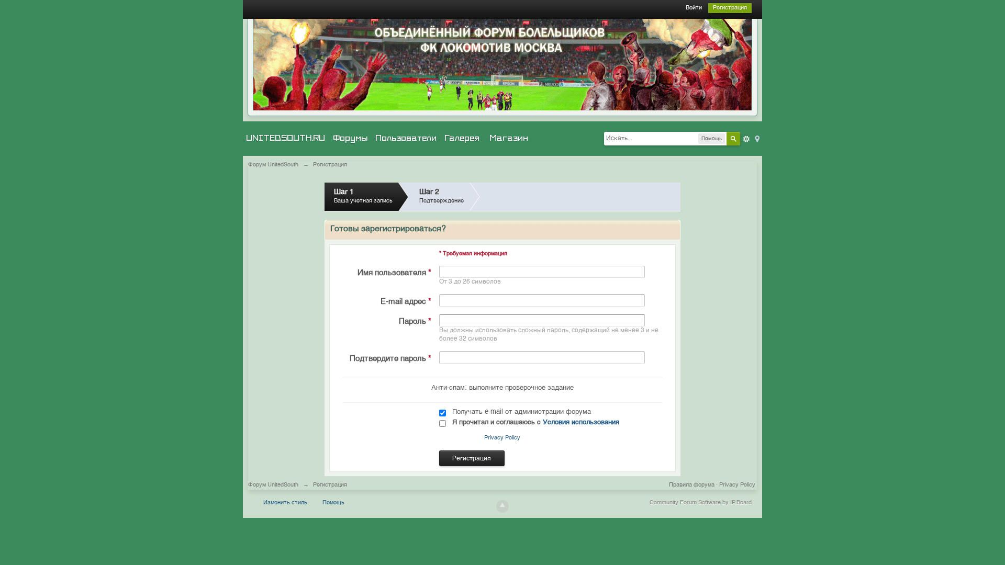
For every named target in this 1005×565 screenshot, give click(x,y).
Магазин (508, 138)
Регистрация (730, 8)
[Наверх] (502, 506)
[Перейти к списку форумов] (502, 64)
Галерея (461, 138)
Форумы (350, 138)
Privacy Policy (502, 438)
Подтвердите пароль (390, 359)
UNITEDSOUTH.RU (285, 138)
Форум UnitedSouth (273, 485)
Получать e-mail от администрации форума (521, 412)
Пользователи (406, 138)
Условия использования (581, 422)
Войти (694, 8)
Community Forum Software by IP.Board (701, 503)
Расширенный (746, 139)
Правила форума (691, 485)
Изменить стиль (285, 503)
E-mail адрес (406, 302)
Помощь (333, 503)
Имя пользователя (394, 273)
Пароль (415, 321)
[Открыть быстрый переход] (756, 138)
